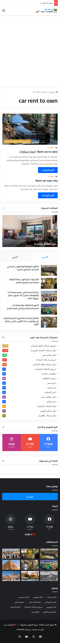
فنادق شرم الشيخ (49, 612)
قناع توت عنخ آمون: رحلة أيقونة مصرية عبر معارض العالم (24, 280)
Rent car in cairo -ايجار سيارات (38, 151)
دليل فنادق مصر (49, 355)
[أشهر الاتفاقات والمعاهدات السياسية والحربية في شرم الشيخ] (49, 309)
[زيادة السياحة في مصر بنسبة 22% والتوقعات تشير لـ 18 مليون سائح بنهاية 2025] (49, 296)
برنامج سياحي (19, 602)
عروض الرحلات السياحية (33, 607)
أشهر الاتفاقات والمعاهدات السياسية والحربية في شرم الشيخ (23, 306)
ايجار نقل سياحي (35, 602)
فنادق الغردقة (15, 607)
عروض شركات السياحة (46, 360)
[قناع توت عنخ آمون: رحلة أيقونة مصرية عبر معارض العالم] (49, 283)
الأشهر (15, 257)
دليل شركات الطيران (47, 415)
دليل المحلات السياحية (46, 406)
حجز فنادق (51, 401)
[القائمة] (3, 11)
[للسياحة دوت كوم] (46, 10)
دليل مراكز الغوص (48, 411)
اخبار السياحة (50, 392)
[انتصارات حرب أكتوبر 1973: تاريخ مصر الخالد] (49, 576)
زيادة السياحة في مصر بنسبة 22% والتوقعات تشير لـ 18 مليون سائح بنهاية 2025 (23, 295)
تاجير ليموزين (51, 607)
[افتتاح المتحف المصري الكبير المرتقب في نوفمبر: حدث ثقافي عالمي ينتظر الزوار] (49, 322)
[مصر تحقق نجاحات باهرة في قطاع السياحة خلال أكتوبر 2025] (11, 576)
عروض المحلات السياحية (45, 369)
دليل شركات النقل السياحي (44, 364)
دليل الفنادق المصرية (45, 244)
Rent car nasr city (47, 180)
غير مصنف (51, 387)
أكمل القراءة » (48, 170)
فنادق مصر (35, 612)
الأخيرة (45, 257)
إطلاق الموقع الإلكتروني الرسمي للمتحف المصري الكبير (23, 268)
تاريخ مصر (51, 383)
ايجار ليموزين (38, 597)
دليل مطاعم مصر (48, 397)
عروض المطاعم (49, 378)
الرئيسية (52, 92)
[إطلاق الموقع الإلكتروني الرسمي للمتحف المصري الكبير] (49, 270)
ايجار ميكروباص (50, 602)
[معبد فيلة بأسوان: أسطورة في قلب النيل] (30, 576)
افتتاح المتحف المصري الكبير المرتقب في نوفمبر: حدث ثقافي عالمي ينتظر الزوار (21, 321)
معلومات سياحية (49, 373)
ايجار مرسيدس (23, 597)
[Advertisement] (30, 55)
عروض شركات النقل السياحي (43, 346)
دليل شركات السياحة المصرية (43, 350)
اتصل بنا (30, 497)
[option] (30, 231)
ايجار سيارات (51, 597)
